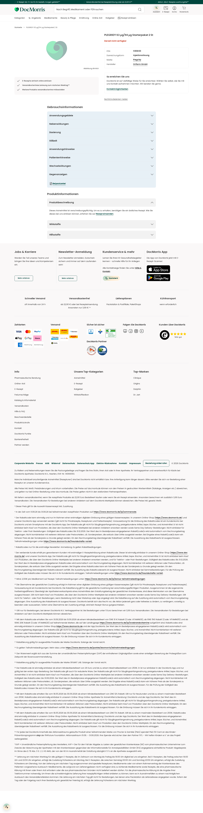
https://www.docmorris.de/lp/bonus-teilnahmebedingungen (115, 579)
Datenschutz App (85, 463)
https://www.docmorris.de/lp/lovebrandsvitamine (124, 623)
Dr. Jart (136, 394)
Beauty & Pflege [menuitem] (68, 18)
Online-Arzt (20, 383)
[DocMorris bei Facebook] (130, 331)
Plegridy (137, 60)
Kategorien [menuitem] (20, 18)
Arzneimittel (79, 378)
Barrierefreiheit (22, 439)
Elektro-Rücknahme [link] (107, 463)
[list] (57, 50)
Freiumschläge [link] (22, 394)
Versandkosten (22, 406)
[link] (91, 350)
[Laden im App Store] (166, 269)
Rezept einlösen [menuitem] (128, 18)
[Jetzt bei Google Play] (166, 277)
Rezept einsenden (104, 214)
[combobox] (99, 9)
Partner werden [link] (22, 444)
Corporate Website (24, 463)
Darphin (137, 389)
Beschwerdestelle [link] (23, 417)
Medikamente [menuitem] (50, 18)
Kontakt (123, 463)
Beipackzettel (59, 184)
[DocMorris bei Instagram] (136, 331)
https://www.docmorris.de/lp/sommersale (115, 512)
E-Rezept (19, 389)
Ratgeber (78, 389)
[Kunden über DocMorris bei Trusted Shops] (173, 335)
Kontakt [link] (18, 428)
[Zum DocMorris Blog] (125, 331)
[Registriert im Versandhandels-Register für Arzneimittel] (111, 333)
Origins (136, 383)
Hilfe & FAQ (20, 411)
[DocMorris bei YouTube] (141, 331)
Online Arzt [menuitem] (97, 18)
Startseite (18, 27)
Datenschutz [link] (68, 463)
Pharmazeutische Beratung (27, 378)
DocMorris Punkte (23, 433)
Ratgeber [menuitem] (110, 18)
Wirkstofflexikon (81, 394)
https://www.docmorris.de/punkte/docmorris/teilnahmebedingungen (100, 648)
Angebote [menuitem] (36, 18)
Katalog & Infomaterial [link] (25, 400)
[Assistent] (6, 807)
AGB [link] (47, 463)
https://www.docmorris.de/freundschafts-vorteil (68, 541)
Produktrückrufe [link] (22, 422)
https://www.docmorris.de (168, 518)
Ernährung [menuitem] (84, 18)
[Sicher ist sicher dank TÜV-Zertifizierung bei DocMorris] (91, 331)
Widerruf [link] (55, 463)
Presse (39, 463)
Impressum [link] (135, 463)
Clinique (137, 378)
